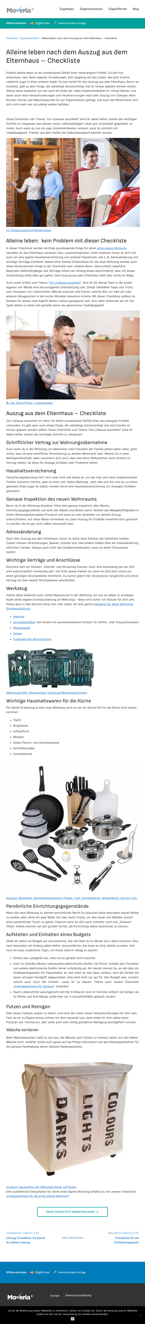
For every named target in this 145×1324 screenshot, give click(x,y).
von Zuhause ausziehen (64, 282)
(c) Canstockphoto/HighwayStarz (28, 230)
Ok (72, 1318)
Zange (17, 633)
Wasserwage (21, 628)
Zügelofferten (117, 9)
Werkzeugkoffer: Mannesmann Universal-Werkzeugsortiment (46, 692)
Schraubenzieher (24, 622)
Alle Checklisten (72, 1237)
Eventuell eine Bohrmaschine (32, 639)
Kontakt (55, 1295)
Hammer (19, 616)
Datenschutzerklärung (78, 1295)
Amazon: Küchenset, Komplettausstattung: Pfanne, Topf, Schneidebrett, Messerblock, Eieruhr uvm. (71, 898)
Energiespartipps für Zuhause (34, 986)
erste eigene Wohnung (112, 248)
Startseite (11, 38)
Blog (136, 9)
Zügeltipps (66, 9)
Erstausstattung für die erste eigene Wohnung (37, 1196)
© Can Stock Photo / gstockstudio (29, 403)
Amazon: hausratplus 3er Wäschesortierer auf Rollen (41, 1187)
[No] (140, 1315)
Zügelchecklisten (91, 9)
